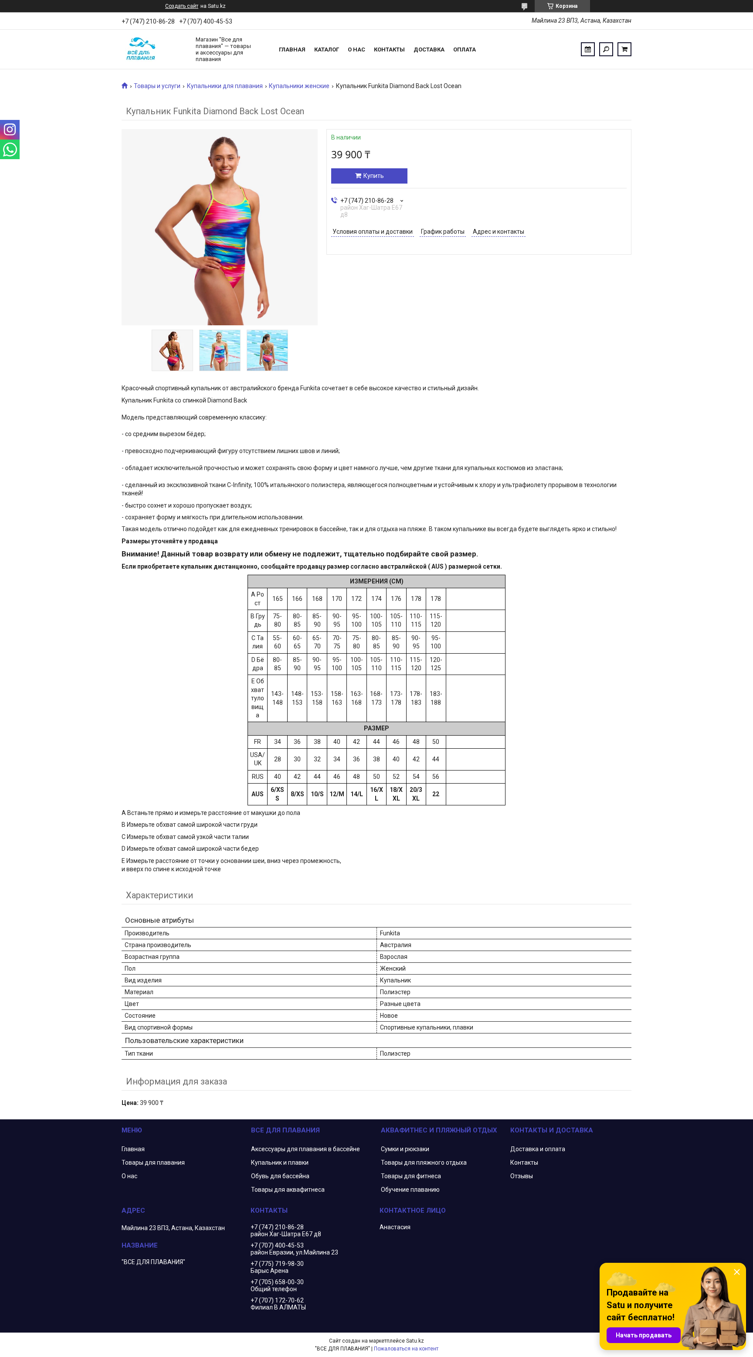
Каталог (326, 49)
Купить (373, 175)
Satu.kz (415, 1341)
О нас (356, 49)
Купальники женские (299, 85)
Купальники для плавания (225, 85)
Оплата (464, 49)
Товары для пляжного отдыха (424, 1162)
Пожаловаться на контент (406, 1349)
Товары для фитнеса (411, 1176)
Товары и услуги (157, 85)
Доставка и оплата (537, 1149)
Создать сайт (181, 6)
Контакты (389, 49)
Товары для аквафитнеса (288, 1189)
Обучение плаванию (410, 1189)
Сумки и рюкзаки (405, 1149)
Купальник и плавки (280, 1162)
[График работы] (588, 49)
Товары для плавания (153, 1162)
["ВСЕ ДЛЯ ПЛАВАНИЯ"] (154, 49)
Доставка (429, 49)
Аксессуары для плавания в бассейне (305, 1149)
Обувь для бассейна (280, 1176)
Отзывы (521, 1176)
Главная (292, 49)
